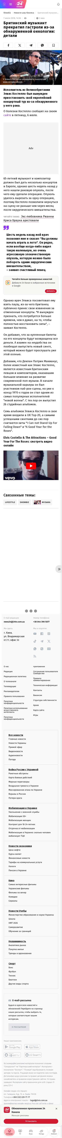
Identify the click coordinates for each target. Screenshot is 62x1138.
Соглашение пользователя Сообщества (45, 673)
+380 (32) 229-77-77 (21, 1097)
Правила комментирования (41, 679)
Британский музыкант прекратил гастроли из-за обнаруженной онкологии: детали (48, 13)
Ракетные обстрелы (18, 773)
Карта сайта (38, 710)
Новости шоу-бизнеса (24, 13)
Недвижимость (17, 941)
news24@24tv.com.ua (14, 621)
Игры (35, 715)
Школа (12, 919)
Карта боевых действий (20, 777)
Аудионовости (16, 755)
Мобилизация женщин (20, 820)
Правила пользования (14, 696)
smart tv (12, 1055)
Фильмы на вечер (17, 892)
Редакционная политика (15, 677)
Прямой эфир (15, 747)
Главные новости (17, 739)
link (35, 633)
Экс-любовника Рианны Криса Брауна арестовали (28, 218)
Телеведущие (10, 686)
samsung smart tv (33, 1055)
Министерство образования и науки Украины (31, 915)
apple (33, 1046)
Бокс (11, 967)
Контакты (37, 690)
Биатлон (13, 979)
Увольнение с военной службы (24, 812)
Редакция (8, 672)
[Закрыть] (56, 1108)
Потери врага (15, 798)
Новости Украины (17, 743)
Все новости (16, 735)
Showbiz (7, 13)
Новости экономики (20, 846)
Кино (11, 880)
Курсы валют (15, 854)
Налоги (12, 866)
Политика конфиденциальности (14, 702)
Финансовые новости (19, 858)
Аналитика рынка (17, 945)
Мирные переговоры (19, 781)
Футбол (12, 971)
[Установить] (31, 1115)
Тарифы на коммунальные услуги (25, 862)
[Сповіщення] (58, 4)
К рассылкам (19, 1027)
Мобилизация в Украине (23, 808)
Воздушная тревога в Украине (24, 786)
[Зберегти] (53, 45)
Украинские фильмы (19, 888)
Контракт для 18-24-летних (22, 824)
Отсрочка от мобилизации (22, 828)
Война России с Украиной (23, 769)
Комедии (13, 896)
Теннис (12, 975)
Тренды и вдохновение (20, 953)
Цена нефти (14, 850)
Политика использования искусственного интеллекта (15, 710)
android (12, 1046)
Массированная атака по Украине (25, 790)
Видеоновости (16, 751)
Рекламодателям (11, 691)
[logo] (19, 4)
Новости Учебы (17, 910)
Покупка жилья (16, 949)
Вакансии (37, 695)
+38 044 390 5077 (41, 621)
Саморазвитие (16, 927)
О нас (6, 667)
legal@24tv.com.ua (38, 1100)
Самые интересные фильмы (22, 884)
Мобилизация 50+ (17, 816)
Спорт (12, 963)
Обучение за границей (20, 931)
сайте (7, 115)
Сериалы (13, 901)
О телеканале (10, 681)
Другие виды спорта (19, 984)
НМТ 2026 (13, 923)
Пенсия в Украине (17, 870)
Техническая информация (45, 685)
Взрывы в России (17, 794)
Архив (36, 705)
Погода (12, 759)
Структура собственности (45, 700)
